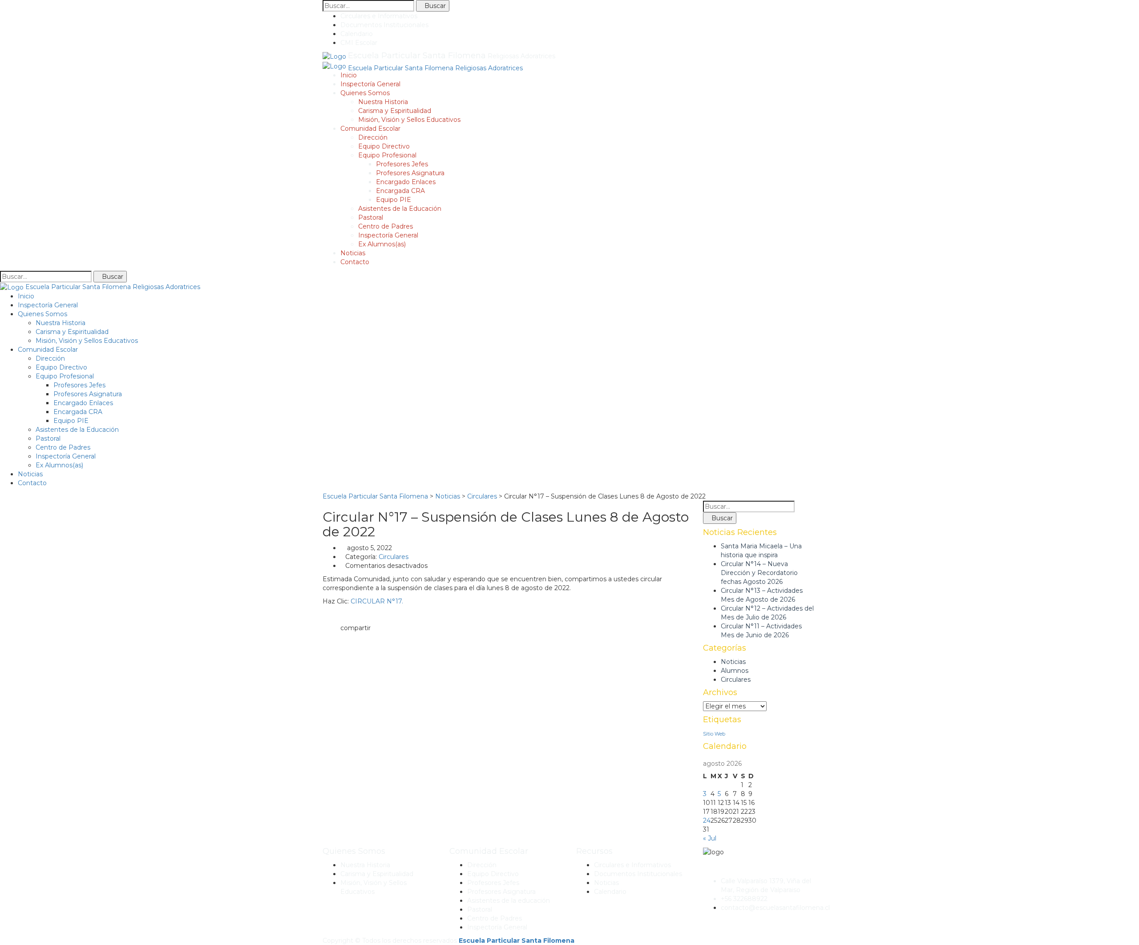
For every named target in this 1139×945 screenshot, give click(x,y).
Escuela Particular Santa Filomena (516, 941)
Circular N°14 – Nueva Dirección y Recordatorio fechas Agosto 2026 (759, 573)
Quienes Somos (365, 93)
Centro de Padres (385, 226)
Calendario (356, 34)
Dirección (373, 137)
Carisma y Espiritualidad (394, 111)
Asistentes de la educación (508, 901)
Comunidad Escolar (370, 129)
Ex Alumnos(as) (382, 244)
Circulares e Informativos (378, 16)
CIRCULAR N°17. (377, 601)
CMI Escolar (358, 43)
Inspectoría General (370, 84)
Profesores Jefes (402, 164)
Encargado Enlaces (406, 182)
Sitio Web (714, 734)
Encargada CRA (400, 191)
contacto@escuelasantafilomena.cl (775, 908)
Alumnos (734, 671)
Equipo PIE (393, 200)
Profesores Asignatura (410, 173)
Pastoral (370, 217)
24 (707, 820)
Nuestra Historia (383, 102)
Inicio (348, 75)
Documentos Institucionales (384, 25)
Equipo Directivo (384, 146)
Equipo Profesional (387, 155)
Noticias (352, 253)
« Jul (709, 838)
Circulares (393, 557)
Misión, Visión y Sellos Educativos (409, 120)
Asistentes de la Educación (399, 209)
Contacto (354, 262)
